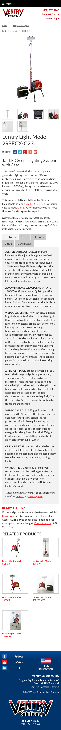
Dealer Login (52, 18)
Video (8, 243)
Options (39, 237)
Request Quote (50, 14)
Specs (24, 237)
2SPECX (22, 207)
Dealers (6, 516)
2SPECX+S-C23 (35, 203)
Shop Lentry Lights (21, 25)
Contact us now (42, 523)
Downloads (24, 243)
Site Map (55, 692)
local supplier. (35, 496)
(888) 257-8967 (50, 10)
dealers (20, 496)
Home (4, 25)
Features (10, 237)
